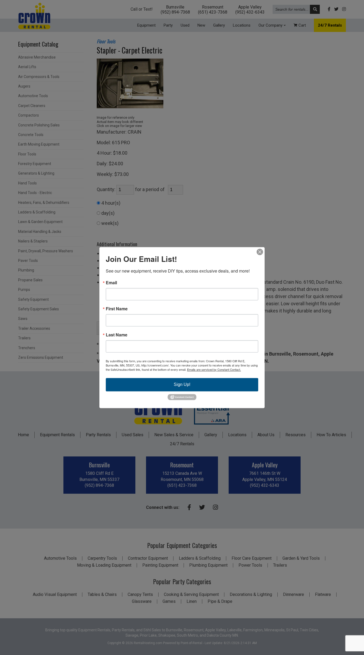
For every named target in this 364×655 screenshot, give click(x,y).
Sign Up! (182, 384)
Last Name (116, 335)
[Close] (260, 252)
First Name (117, 309)
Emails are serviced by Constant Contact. (214, 369)
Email (111, 283)
